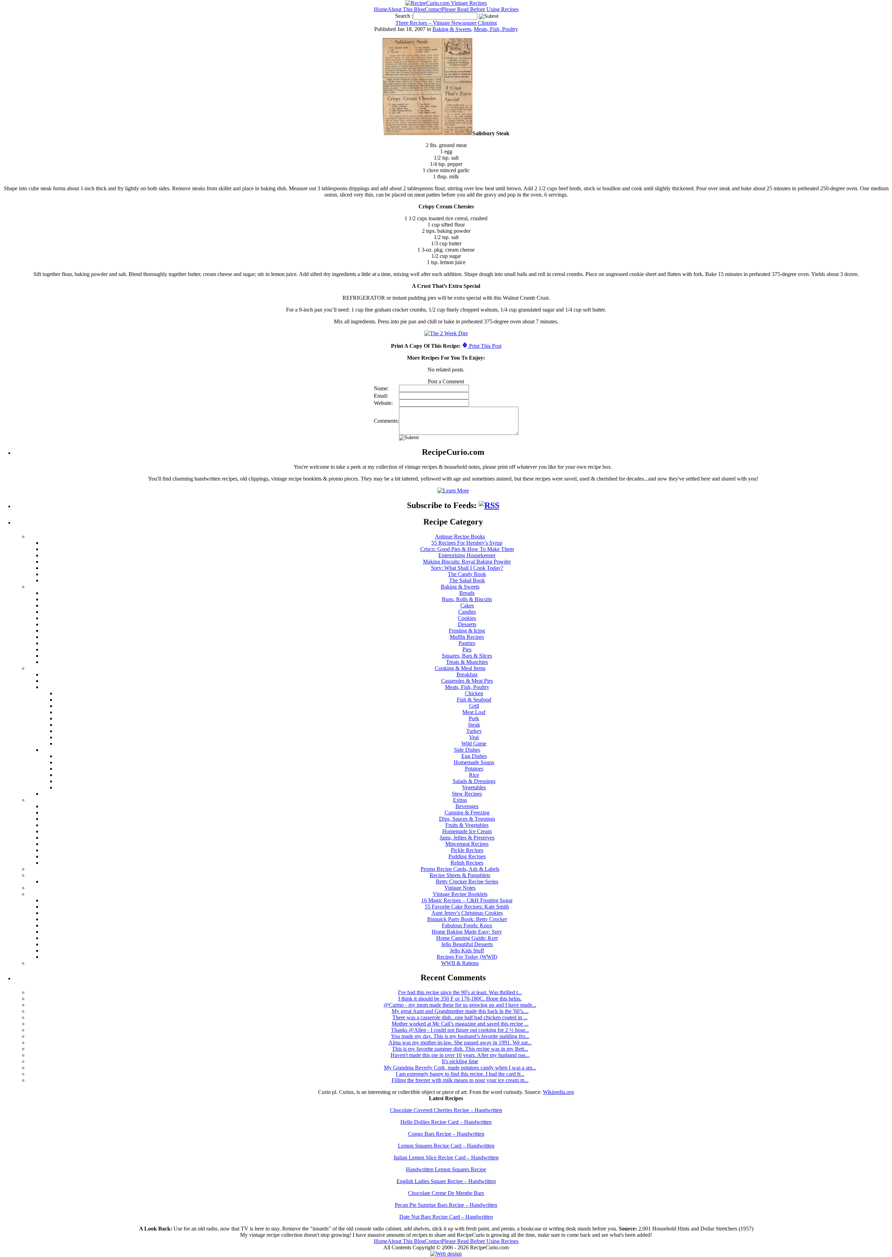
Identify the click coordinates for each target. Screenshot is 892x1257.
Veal (474, 737)
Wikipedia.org (558, 1092)
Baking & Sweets (451, 29)
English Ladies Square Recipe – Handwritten (446, 1181)
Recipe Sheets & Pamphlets (460, 875)
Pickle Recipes (467, 850)
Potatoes (474, 769)
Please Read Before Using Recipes (480, 9)
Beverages (466, 806)
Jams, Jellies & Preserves (467, 838)
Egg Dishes (474, 756)
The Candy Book (467, 574)
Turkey (474, 731)
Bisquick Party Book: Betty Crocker (467, 919)
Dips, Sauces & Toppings (467, 819)
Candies (467, 612)
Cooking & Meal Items (460, 668)
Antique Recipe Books (460, 536)
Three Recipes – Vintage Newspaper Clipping (446, 23)
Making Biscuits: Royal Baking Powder (467, 562)
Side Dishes (467, 750)
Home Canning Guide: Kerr (467, 938)
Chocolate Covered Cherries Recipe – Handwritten (446, 1110)
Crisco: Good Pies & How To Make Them (467, 549)
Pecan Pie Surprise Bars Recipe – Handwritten (446, 1205)
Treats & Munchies (467, 662)
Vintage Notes (460, 888)
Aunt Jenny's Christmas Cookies (467, 913)
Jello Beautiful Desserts (467, 944)
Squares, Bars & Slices (467, 656)
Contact (433, 9)
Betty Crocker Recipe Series (467, 881)
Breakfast (466, 674)
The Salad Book (467, 580)
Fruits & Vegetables (467, 825)
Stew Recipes (467, 794)
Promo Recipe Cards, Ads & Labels (460, 869)
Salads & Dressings (474, 781)
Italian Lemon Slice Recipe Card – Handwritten (446, 1157)
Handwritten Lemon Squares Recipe (446, 1169)
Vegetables (474, 787)
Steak (474, 725)
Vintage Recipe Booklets (460, 894)
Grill (474, 706)
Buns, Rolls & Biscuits (467, 599)
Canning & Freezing (467, 812)
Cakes (467, 605)
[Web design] (446, 1254)
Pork (474, 718)
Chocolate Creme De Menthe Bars (446, 1193)
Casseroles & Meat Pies (467, 681)
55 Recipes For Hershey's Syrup (466, 543)
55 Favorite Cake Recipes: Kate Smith (467, 907)
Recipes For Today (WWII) (467, 957)
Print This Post (484, 346)
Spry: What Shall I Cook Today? (467, 568)
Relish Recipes (467, 863)
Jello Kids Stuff (467, 950)
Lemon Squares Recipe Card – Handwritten (446, 1146)
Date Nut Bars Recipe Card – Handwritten (446, 1217)
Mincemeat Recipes (467, 844)
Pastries (467, 643)
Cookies (467, 618)
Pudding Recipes (467, 856)
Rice (474, 775)
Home (380, 9)
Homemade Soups (474, 762)
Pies (466, 649)
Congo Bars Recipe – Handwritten (446, 1134)
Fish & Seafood (474, 700)
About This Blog (406, 9)
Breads (467, 593)
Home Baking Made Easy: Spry (467, 932)
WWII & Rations (460, 963)
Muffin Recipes (467, 637)
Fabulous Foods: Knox (467, 925)
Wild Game (473, 743)
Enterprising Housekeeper (466, 555)
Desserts (467, 624)
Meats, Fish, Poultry (496, 29)
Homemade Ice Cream (467, 831)
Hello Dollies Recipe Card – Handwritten (446, 1122)
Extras (460, 800)
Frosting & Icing (467, 631)
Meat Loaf (473, 712)
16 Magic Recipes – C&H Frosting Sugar (467, 900)
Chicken (474, 693)
